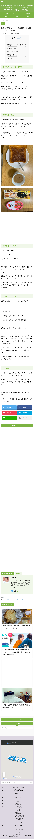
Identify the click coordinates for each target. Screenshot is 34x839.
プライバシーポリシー (18, 790)
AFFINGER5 (22, 836)
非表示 (19, 38)
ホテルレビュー (17, 13)
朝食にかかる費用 (13, 51)
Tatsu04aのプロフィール (18, 787)
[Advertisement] (17, 499)
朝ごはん (19, 600)
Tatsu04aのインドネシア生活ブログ (17, 10)
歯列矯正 (5, 16)
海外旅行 (5, 13)
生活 (28, 16)
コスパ (4, 600)
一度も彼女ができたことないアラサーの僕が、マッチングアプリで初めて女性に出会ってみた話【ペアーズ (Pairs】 (17, 652)
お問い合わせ (18, 789)
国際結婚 (28, 13)
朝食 (23, 600)
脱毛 (17, 16)
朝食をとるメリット (14, 55)
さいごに (10, 58)
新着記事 (18, 792)
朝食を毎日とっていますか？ (17, 45)
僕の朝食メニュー (13, 48)
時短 (15, 600)
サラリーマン (10, 600)
